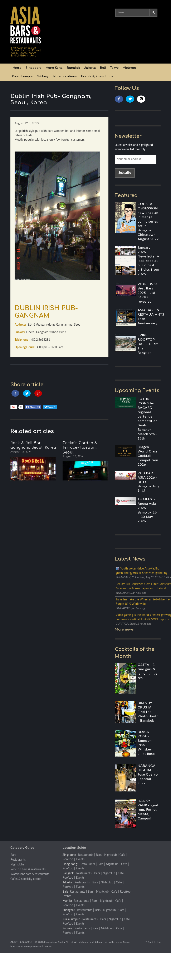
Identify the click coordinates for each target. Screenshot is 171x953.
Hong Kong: (70, 864)
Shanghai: (69, 910)
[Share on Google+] (38, 393)
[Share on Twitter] (27, 393)
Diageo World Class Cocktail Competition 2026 (148, 455)
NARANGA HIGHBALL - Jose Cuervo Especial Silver (148, 774)
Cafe (122, 855)
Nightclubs (17, 864)
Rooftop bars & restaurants (27, 869)
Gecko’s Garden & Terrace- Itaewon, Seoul (80, 447)
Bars (13, 855)
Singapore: (69, 855)
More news (124, 629)
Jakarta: (68, 882)
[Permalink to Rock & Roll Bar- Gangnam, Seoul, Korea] (33, 469)
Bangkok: (68, 873)
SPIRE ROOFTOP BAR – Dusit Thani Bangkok (148, 344)
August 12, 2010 (20, 451)
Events (80, 859)
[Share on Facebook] (15, 393)
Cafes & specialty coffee (25, 879)
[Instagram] (141, 99)
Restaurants (18, 859)
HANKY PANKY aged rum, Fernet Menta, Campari (148, 809)
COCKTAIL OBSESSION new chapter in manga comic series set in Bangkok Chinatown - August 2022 (148, 221)
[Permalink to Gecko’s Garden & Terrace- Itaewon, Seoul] (85, 471)
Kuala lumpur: (71, 919)
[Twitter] (130, 99)
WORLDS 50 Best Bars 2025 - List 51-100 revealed (148, 292)
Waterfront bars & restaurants (29, 874)
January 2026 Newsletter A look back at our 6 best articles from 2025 (148, 261)
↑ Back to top (153, 942)
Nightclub (110, 855)
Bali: (65, 891)
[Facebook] (119, 99)
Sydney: (68, 928)
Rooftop (68, 859)
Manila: (67, 900)
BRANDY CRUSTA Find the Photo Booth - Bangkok (148, 711)
